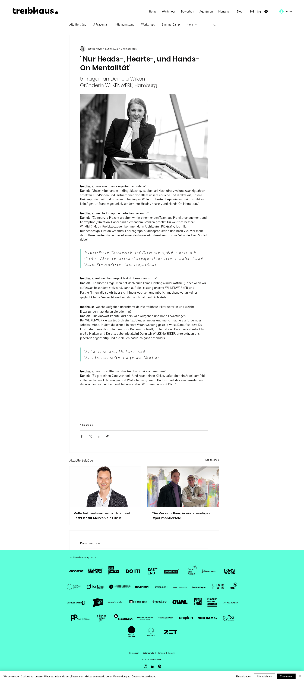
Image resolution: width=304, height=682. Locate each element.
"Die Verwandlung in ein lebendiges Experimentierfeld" (180, 515)
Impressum (134, 653)
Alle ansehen (212, 459)
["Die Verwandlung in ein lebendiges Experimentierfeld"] (183, 486)
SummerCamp (171, 24)
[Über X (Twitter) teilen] (90, 436)
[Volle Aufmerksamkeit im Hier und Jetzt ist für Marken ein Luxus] (105, 486)
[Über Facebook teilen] (81, 436)
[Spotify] (266, 11)
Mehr (190, 24)
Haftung (161, 653)
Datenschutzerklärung (144, 676)
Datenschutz (148, 653)
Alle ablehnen (264, 676)
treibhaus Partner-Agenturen (83, 557)
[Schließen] (300, 676)
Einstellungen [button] (243, 676)
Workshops (148, 24)
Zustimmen (286, 676)
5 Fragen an (100, 24)
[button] (214, 24)
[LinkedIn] (259, 11)
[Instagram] (252, 11)
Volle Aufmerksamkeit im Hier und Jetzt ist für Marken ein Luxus (102, 515)
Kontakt (171, 653)
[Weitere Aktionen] (206, 49)
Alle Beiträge (77, 24)
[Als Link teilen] (107, 436)
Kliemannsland (124, 24)
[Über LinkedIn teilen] (99, 436)
